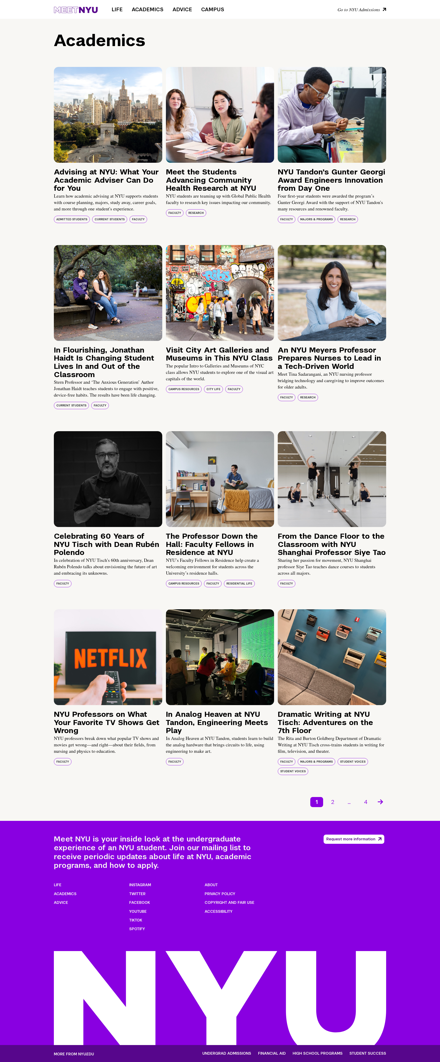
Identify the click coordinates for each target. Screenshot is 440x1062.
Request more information (350, 839)
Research (196, 213)
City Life (213, 389)
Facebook (139, 902)
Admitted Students (71, 219)
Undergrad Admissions (226, 1053)
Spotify (137, 929)
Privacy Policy (220, 893)
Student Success (367, 1053)
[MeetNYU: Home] (76, 9)
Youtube (138, 911)
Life (117, 9)
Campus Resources (183, 389)
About (211, 885)
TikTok (135, 920)
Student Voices (353, 762)
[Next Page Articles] (381, 801)
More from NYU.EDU (74, 1054)
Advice (182, 9)
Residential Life (239, 583)
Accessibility (219, 911)
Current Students (110, 219)
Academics (147, 9)
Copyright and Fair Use (229, 902)
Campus (212, 9)
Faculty (138, 219)
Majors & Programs (316, 219)
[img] (108, 115)
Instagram (140, 885)
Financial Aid (272, 1053)
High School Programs (318, 1053)
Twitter (137, 893)
